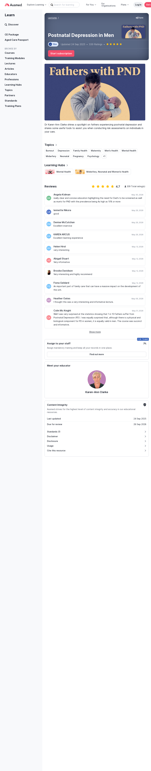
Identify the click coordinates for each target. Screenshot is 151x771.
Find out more (97, 354)
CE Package (12, 34)
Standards (11, 100)
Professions (12, 79)
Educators (11, 74)
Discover (13, 24)
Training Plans (13, 105)
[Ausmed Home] (13, 4)
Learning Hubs (13, 84)
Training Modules (15, 58)
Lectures (10, 63)
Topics (9, 90)
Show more (95, 331)
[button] (139, 17)
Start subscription (61, 53)
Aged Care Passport (16, 39)
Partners (10, 95)
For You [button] (90, 4)
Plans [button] (123, 4)
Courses (10, 52)
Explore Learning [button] (35, 4)
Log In (138, 4)
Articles (9, 68)
